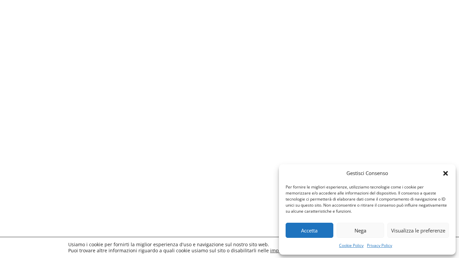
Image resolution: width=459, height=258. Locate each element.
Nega (360, 230)
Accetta (309, 230)
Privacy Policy (379, 245)
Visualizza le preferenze (418, 230)
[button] (445, 173)
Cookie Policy (351, 245)
